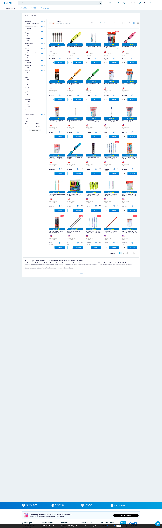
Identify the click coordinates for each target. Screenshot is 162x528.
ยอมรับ (119, 526)
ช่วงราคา (26, 121)
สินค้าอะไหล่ (27, 48)
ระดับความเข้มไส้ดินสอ (29, 114)
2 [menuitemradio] (123, 253)
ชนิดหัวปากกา (27, 70)
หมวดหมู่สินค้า (28, 21)
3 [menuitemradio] (126, 253)
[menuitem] (137, 253)
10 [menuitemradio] (134, 253)
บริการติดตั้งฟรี (28, 65)
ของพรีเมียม (27, 60)
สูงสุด (37, 123)
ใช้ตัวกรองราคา (35, 130)
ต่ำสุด (26, 123)
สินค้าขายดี (102, 23)
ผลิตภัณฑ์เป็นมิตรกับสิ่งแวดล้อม (31, 26)
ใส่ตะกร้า (60, 62)
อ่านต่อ (80, 273)
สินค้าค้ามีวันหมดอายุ (29, 31)
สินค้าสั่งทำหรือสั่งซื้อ (29, 43)
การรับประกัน (27, 38)
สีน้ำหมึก (26, 77)
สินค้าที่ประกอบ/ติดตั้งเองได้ (30, 53)
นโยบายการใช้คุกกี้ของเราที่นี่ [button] (108, 526)
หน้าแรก (26, 15)
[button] (157, 523)
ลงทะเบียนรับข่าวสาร (126, 515)
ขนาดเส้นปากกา (28, 99)
